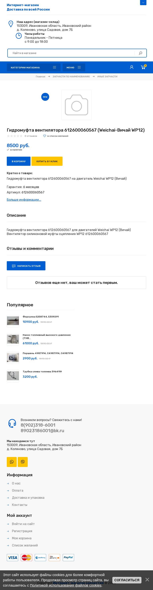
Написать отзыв (28, 266)
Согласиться (126, 580)
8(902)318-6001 (38, 425)
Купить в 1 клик (47, 161)
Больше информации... (24, 200)
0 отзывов (31, 136)
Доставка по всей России (28, 7)
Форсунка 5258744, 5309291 (41, 316)
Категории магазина (25, 67)
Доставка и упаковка (27, 498)
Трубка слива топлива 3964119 (42, 371)
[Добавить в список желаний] (55, 136)
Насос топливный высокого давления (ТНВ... (47, 337)
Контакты (19, 505)
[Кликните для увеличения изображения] (76, 105)
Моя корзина (21, 538)
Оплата (17, 490)
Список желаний (24, 545)
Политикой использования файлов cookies (65, 585)
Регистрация (21, 531)
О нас (16, 483)
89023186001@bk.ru (42, 430)
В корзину (19, 161)
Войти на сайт (23, 524)
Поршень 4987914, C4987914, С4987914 (48, 353)
